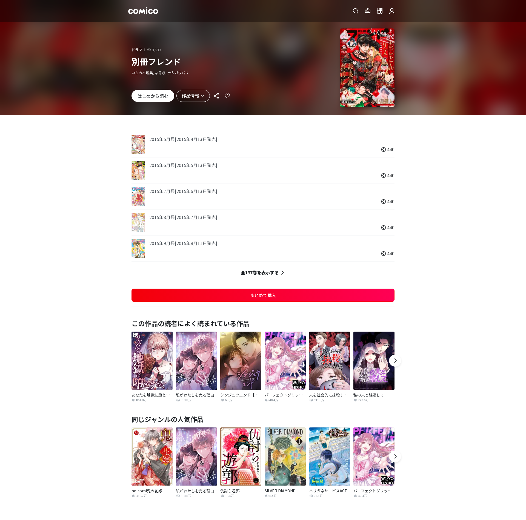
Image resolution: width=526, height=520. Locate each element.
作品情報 (190, 95)
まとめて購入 (263, 295)
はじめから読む (153, 96)
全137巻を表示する (260, 272)
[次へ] (395, 361)
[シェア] (216, 95)
